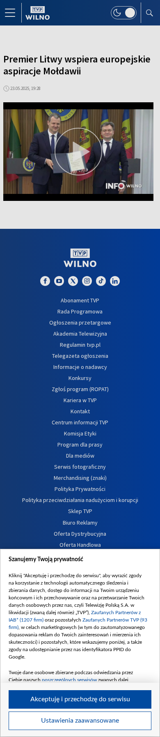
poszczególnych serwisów (69, 679)
